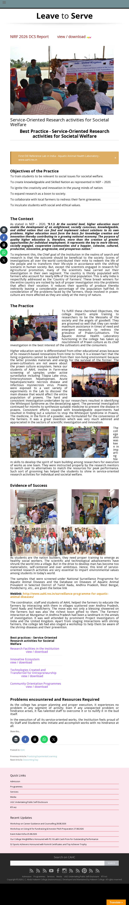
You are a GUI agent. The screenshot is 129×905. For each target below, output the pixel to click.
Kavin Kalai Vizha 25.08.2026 (23, 834)
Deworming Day (30, 759)
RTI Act (13, 807)
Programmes (16, 786)
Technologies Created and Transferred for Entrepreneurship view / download (36, 673)
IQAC (22, 749)
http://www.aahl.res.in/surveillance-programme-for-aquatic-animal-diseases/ (59, 595)
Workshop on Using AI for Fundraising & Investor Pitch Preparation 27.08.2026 (47, 828)
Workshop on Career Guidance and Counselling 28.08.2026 (38, 823)
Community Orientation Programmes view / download (36, 685)
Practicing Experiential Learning (42, 756)
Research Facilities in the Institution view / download (36, 650)
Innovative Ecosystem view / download (33, 660)
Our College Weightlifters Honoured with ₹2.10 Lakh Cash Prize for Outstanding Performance (54, 839)
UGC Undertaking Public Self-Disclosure (29, 802)
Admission (15, 781)
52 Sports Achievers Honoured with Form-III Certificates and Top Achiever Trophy (48, 844)
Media (13, 797)
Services (14, 791)
